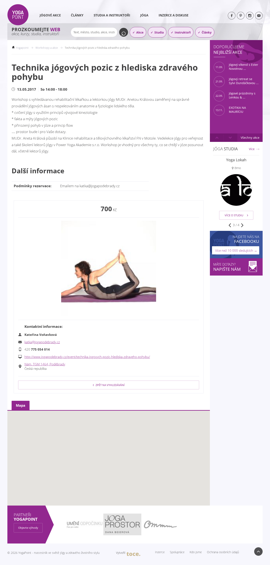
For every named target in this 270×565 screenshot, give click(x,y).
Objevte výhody (28, 528)
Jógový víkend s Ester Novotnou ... (237, 67)
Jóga (144, 15)
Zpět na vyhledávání (110, 385)
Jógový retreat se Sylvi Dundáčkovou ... (237, 81)
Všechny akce (250, 138)
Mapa (20, 405)
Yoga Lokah (236, 159)
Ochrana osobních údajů (223, 552)
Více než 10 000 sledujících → (236, 250)
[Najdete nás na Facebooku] (231, 15)
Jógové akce (50, 15)
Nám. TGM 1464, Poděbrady (44, 364)
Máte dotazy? (227, 267)
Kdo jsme (196, 552)
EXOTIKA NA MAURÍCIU (231, 110)
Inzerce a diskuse (173, 15)
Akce (139, 32)
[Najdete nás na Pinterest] (240, 15)
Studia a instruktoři (112, 15)
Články (77, 15)
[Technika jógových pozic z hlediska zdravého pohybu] (108, 268)
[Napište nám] (259, 15)
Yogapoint (22, 48)
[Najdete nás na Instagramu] (250, 15)
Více (252, 149)
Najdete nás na (246, 239)
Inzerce (160, 552)
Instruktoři (183, 32)
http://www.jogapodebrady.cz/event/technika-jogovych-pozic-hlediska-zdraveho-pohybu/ (87, 357)
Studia (159, 32)
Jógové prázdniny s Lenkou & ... (235, 95)
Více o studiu (234, 215)
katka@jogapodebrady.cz (42, 342)
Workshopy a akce (46, 48)
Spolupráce (177, 552)
